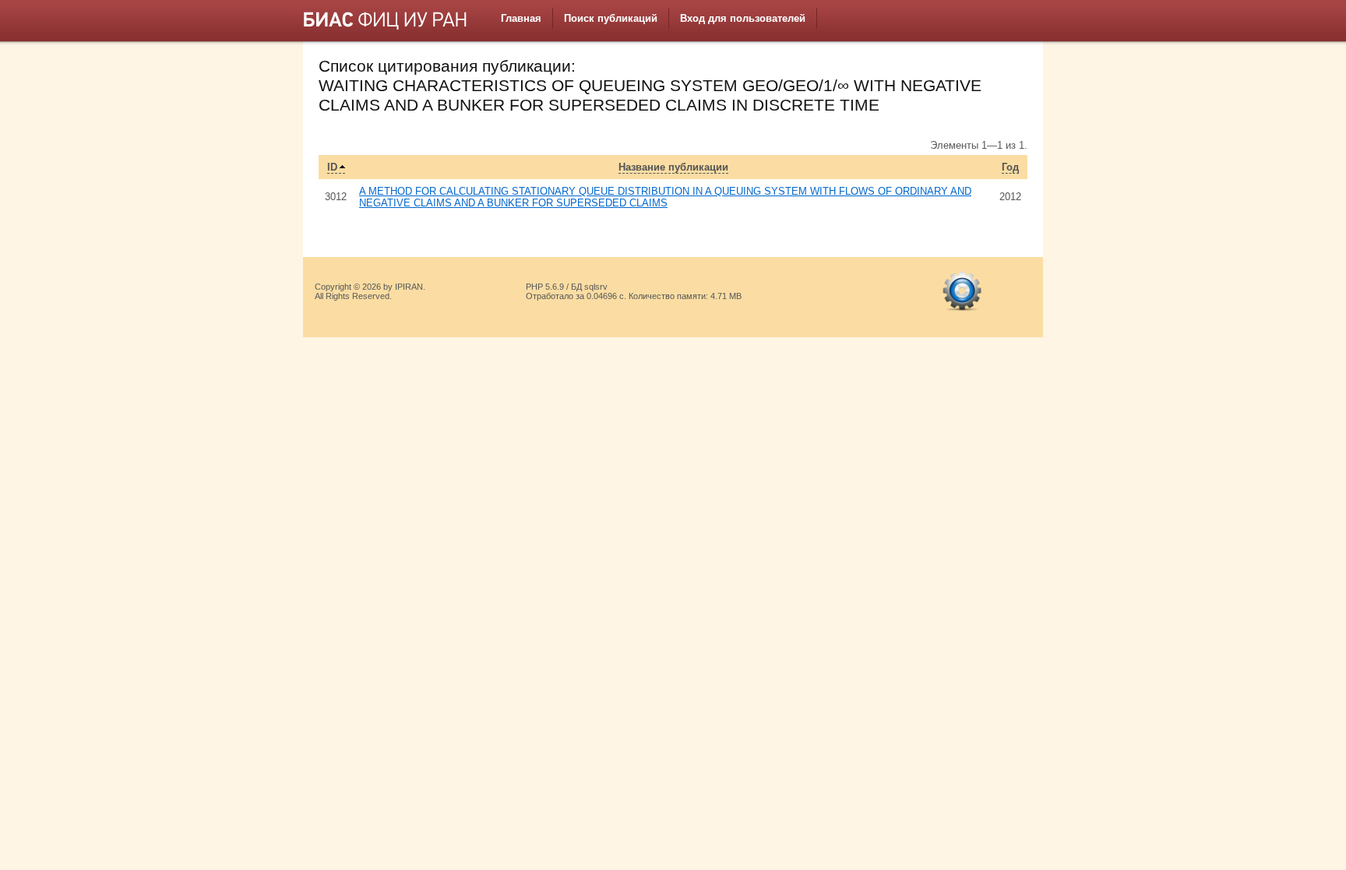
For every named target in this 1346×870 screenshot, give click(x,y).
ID (332, 167)
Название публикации (673, 167)
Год (1010, 167)
